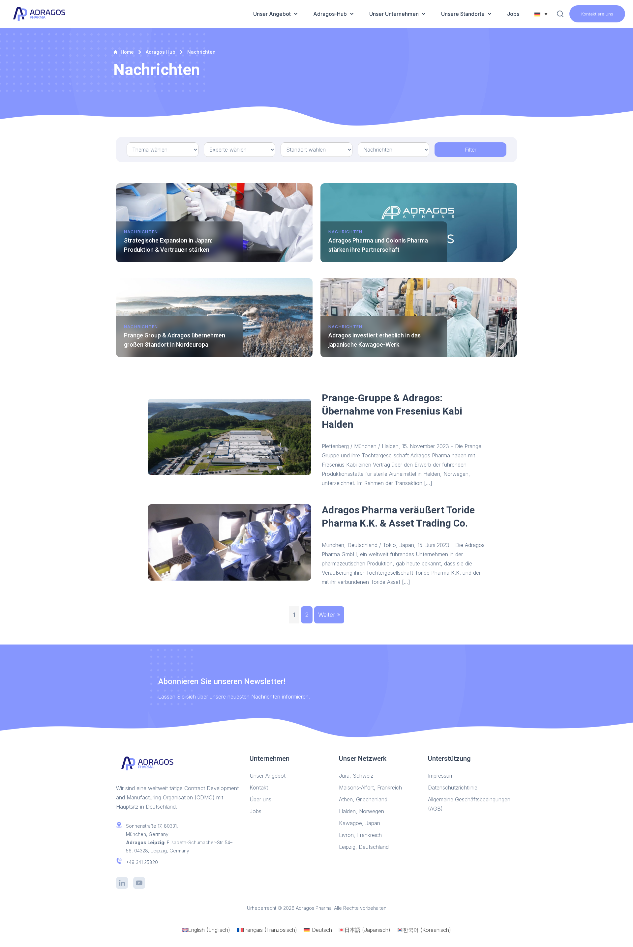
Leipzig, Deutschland (364, 847)
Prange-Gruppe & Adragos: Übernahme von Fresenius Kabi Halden (392, 411)
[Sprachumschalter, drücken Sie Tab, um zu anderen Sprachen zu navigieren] (541, 14)
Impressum (441, 775)
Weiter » (329, 614)
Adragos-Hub (330, 14)
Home (127, 52)
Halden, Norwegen (361, 811)
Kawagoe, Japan (359, 823)
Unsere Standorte (463, 14)
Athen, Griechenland (363, 799)
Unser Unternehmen (394, 14)
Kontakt (259, 787)
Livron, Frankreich (360, 835)
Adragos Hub (160, 52)
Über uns (261, 799)
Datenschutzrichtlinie (452, 787)
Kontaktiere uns (597, 13)
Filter (470, 149)
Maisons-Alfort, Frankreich (370, 787)
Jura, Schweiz (356, 775)
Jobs (513, 14)
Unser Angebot (272, 14)
